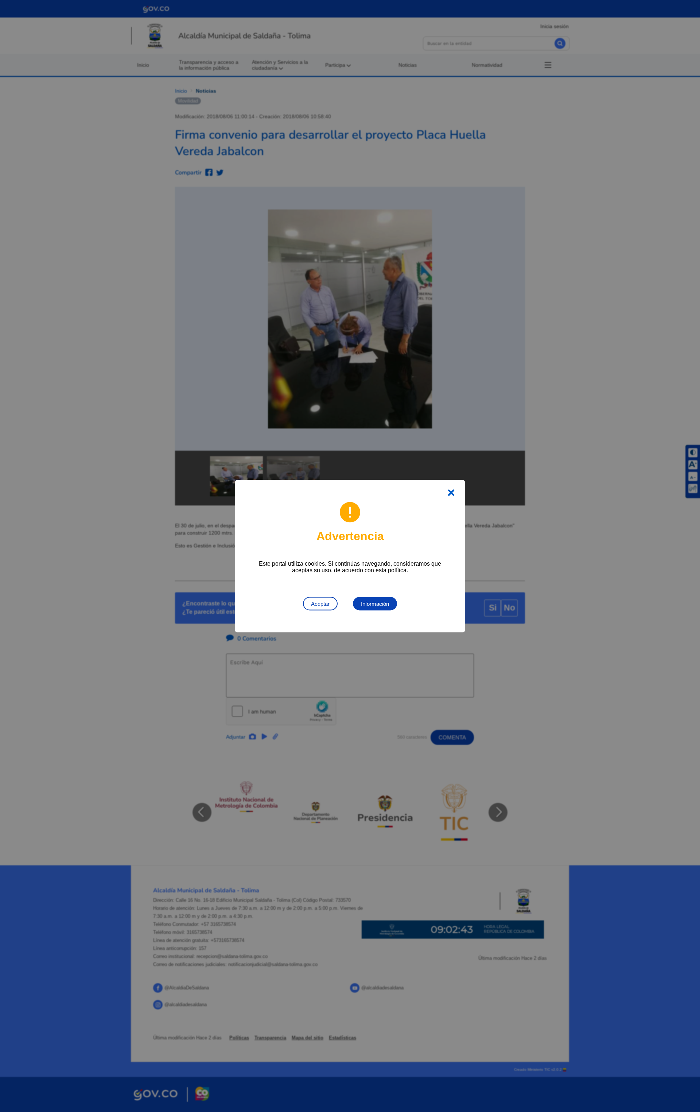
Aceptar (320, 603)
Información (375, 603)
